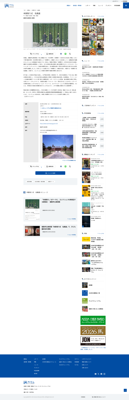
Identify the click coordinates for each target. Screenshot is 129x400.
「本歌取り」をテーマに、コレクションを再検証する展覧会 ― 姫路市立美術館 (59, 201)
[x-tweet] (70, 53)
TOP (25, 10)
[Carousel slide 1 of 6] (41, 46)
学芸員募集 (117, 5)
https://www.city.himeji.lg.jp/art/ (48, 123)
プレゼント (109, 5)
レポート (88, 5)
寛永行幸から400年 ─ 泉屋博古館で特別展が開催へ (92, 67)
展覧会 (68, 5)
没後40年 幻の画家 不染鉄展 (97, 206)
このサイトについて (86, 359)
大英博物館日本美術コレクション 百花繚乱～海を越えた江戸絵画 (97, 161)
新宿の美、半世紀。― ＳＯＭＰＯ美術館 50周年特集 (97, 239)
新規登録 (77, 362)
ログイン (77, 359)
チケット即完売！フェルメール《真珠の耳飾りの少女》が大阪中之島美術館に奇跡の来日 (92, 75)
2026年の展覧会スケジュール (49, 362)
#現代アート (51, 181)
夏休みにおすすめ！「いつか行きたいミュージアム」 (97, 262)
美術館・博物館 (77, 5)
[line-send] (65, 53)
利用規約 (83, 397)
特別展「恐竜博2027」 (96, 218)
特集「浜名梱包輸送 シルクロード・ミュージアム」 (97, 270)
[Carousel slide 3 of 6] (48, 46)
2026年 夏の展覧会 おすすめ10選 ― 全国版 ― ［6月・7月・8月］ (97, 255)
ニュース (100, 5)
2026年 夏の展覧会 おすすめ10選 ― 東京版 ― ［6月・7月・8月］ (97, 247)
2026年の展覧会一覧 (94, 293)
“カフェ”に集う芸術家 (96, 174)
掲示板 (35, 373)
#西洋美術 (29, 181)
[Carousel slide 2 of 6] (45, 46)
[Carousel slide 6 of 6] (59, 46)
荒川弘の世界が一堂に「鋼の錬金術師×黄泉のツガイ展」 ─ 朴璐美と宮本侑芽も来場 (92, 89)
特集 (94, 5)
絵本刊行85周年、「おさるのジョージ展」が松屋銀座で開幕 (93, 97)
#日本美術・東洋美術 (40, 181)
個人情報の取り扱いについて (99, 397)
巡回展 (90, 285)
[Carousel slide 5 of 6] (56, 46)
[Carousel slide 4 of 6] (52, 46)
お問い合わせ (85, 367)
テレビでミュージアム (95, 301)
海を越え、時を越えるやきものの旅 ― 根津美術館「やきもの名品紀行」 (92, 82)
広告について (85, 365)
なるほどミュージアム (64, 365)
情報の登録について (86, 362)
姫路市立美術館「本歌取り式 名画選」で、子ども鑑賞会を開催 (59, 228)
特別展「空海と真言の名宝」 (96, 188)
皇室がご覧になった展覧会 (96, 309)
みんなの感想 (51, 173)
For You (76, 365)
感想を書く (51, 54)
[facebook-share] (61, 53)
